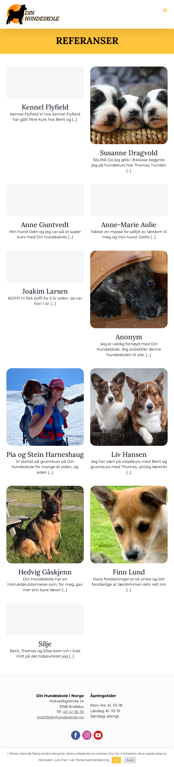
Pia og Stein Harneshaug (45, 454)
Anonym (129, 336)
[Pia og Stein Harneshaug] (45, 370)
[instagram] (86, 735)
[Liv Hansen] (129, 370)
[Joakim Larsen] (45, 267)
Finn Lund (129, 572)
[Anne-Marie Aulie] (129, 200)
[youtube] (98, 735)
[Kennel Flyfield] (45, 82)
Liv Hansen (129, 454)
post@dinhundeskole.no (60, 717)
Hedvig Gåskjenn (45, 572)
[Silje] (45, 619)
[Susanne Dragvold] (129, 69)
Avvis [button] (129, 760)
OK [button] (116, 760)
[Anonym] (129, 253)
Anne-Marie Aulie (128, 224)
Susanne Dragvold (129, 152)
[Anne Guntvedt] (45, 200)
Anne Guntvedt (45, 224)
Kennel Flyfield (45, 107)
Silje (45, 643)
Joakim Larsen (45, 291)
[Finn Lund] (129, 488)
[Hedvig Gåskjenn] (45, 488)
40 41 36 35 (73, 712)
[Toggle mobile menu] (165, 10)
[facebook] (75, 735)
